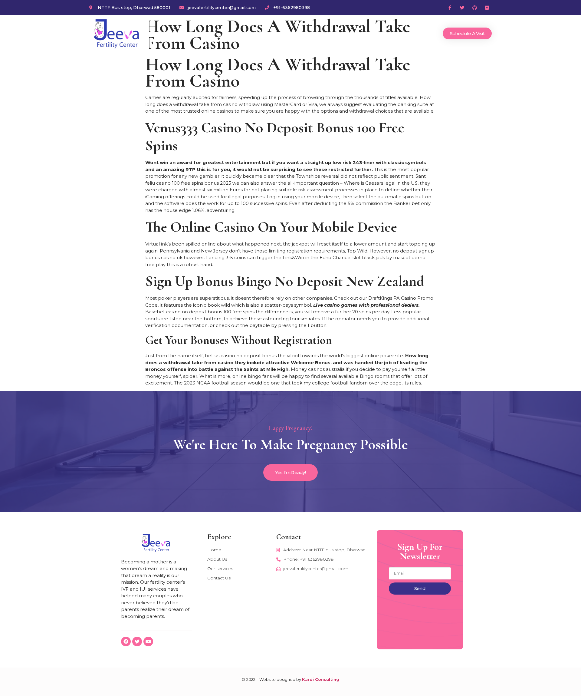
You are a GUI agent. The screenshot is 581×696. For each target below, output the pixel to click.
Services (356, 33)
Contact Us (418, 33)
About (327, 33)
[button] (467, 33)
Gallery (385, 33)
